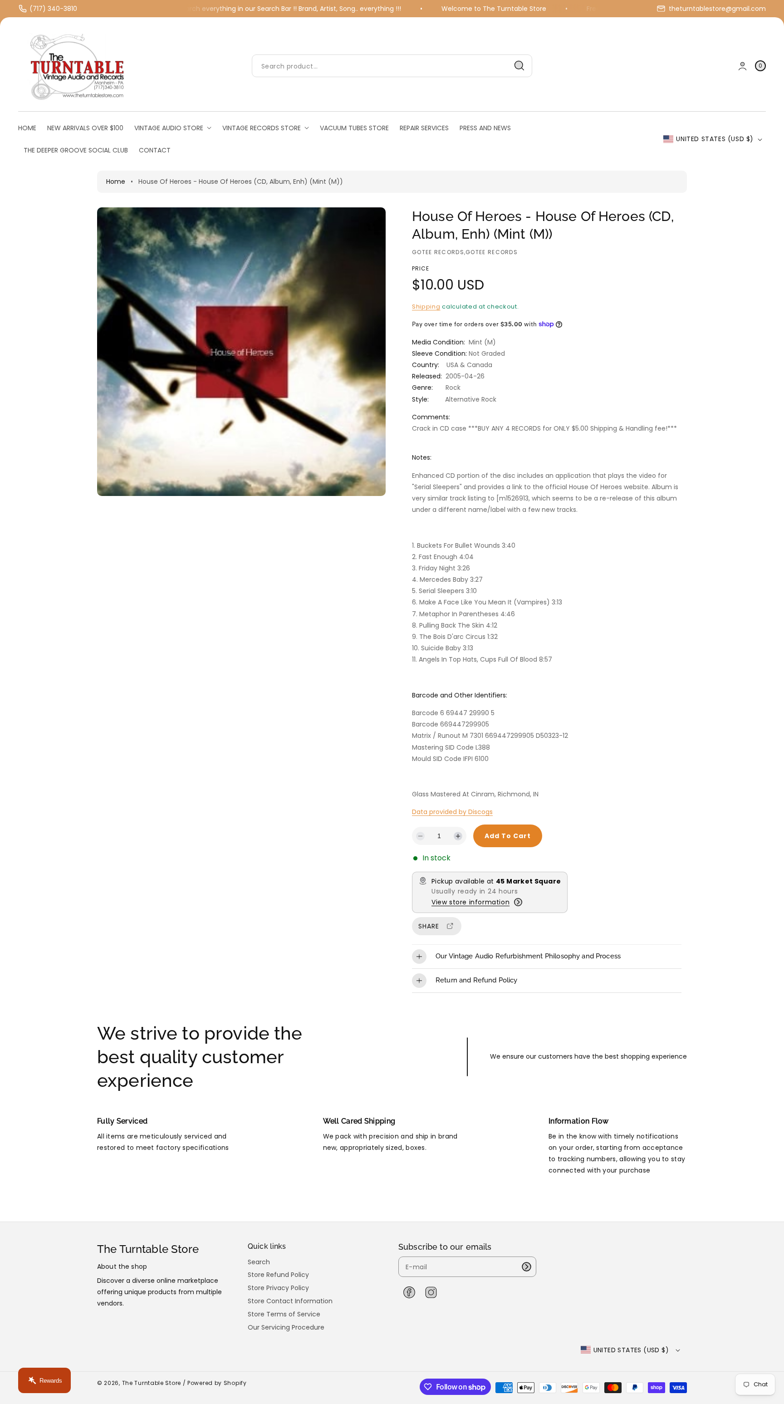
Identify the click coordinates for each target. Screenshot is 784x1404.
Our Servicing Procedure (286, 1327)
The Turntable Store (151, 1383)
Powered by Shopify (217, 1383)
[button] (760, 66)
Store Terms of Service (284, 1314)
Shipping (426, 306)
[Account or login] (742, 66)
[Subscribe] (526, 1267)
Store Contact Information (290, 1301)
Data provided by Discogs (452, 811)
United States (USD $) (715, 138)
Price (420, 268)
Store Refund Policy (278, 1274)
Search (259, 1262)
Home (115, 181)
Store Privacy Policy (278, 1287)
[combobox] (392, 66)
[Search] (519, 66)
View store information (470, 902)
